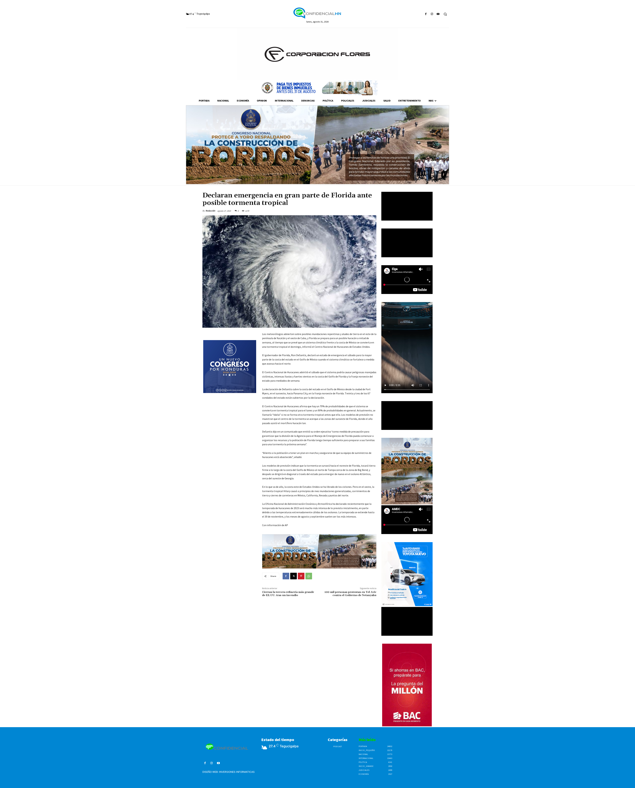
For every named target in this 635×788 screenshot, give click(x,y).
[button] (445, 14)
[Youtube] (438, 14)
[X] (293, 576)
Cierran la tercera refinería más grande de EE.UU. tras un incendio (288, 593)
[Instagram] (432, 14)
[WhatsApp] (308, 576)
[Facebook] (425, 14)
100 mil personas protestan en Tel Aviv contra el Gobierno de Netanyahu (350, 593)
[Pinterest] (301, 576)
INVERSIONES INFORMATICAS (237, 771)
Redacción (210, 210)
